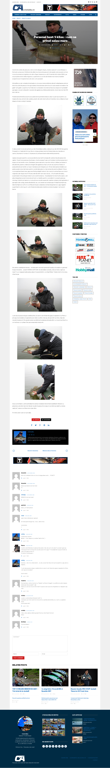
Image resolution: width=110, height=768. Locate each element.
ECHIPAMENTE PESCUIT (80, 284)
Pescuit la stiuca (77, 296)
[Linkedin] (92, 2)
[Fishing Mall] (85, 239)
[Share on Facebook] (31, 425)
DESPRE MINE (15, 2)
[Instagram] (96, 2)
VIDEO (74, 14)
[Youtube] (94, 2)
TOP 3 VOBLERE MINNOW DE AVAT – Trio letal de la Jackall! (90, 185)
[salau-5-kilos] (40, 247)
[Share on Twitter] (35, 425)
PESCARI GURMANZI (36, 14)
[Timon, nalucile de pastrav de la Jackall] (77, 739)
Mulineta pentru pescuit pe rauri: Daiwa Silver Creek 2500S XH (91, 223)
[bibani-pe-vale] (40, 125)
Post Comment (18, 658)
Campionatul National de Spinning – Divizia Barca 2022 (80, 699)
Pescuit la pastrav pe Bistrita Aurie (90, 214)
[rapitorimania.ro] (90, 250)
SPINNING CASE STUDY (20, 14)
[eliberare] (40, 381)
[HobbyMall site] (85, 78)
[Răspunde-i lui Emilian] (21, 627)
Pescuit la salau (56, 48)
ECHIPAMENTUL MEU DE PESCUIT (27, 2)
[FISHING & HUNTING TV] (80, 245)
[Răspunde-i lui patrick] (21, 510)
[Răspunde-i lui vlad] (21, 529)
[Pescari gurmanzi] (79, 100)
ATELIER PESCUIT (78, 281)
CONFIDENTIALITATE (93, 757)
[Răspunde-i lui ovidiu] (21, 617)
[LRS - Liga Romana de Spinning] (90, 245)
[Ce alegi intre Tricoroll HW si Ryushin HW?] (78, 196)
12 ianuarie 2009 (30, 580)
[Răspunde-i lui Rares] (21, 556)
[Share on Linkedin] (48, 425)
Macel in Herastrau (33, 450)
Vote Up (36, 419)
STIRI (90, 14)
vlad (22, 515)
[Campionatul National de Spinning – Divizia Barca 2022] (77, 721)
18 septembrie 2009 (30, 610)
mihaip (23, 494)
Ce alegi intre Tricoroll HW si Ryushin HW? (90, 194)
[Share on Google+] (40, 425)
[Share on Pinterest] (44, 425)
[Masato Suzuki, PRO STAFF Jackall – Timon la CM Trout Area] (78, 206)
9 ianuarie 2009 (28, 515)
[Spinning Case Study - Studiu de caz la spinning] (91, 100)
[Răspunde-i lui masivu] (21, 591)
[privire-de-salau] (40, 295)
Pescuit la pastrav (77, 293)
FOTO (67, 14)
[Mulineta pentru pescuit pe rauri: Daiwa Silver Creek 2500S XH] (78, 225)
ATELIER (83, 14)
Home (13, 18)
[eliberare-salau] (40, 343)
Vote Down (47, 419)
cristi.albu (55, 45)
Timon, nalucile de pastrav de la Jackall (90, 737)
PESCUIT (47, 14)
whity (23, 534)
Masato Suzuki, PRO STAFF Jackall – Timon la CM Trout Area (90, 205)
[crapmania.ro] (80, 250)
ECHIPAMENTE (57, 14)
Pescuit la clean (87, 290)
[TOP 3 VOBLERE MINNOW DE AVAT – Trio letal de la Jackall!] (78, 187)
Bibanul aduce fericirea (49, 450)
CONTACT (39, 2)
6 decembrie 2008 (31, 473)
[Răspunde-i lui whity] (21, 541)
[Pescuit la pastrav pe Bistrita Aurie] (78, 216)
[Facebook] (88, 2)
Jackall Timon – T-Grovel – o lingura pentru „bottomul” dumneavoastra (90, 729)
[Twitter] (90, 2)
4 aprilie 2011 (29, 622)
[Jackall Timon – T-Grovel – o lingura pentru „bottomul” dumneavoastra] (77, 730)
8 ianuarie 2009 (30, 505)
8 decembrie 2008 (31, 483)
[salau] (40, 210)
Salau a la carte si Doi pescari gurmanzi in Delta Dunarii (82, 137)
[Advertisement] (85, 163)
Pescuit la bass (77, 290)
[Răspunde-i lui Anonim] (21, 478)
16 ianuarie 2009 (29, 595)
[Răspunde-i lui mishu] (21, 606)
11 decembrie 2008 (30, 494)
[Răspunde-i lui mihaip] (21, 500)
